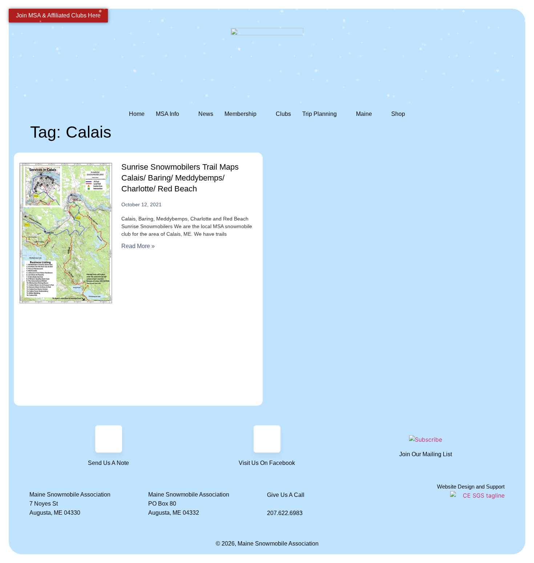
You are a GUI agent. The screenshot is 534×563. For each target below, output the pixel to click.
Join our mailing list (425, 454)
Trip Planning (319, 114)
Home (137, 114)
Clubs (283, 114)
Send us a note (108, 463)
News (205, 114)
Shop (398, 114)
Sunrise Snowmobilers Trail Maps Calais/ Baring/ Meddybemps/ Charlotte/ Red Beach (180, 177)
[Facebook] (267, 438)
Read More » (138, 246)
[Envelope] (108, 438)
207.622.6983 (285, 513)
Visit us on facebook (267, 463)
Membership (240, 114)
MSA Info (167, 114)
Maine (364, 114)
